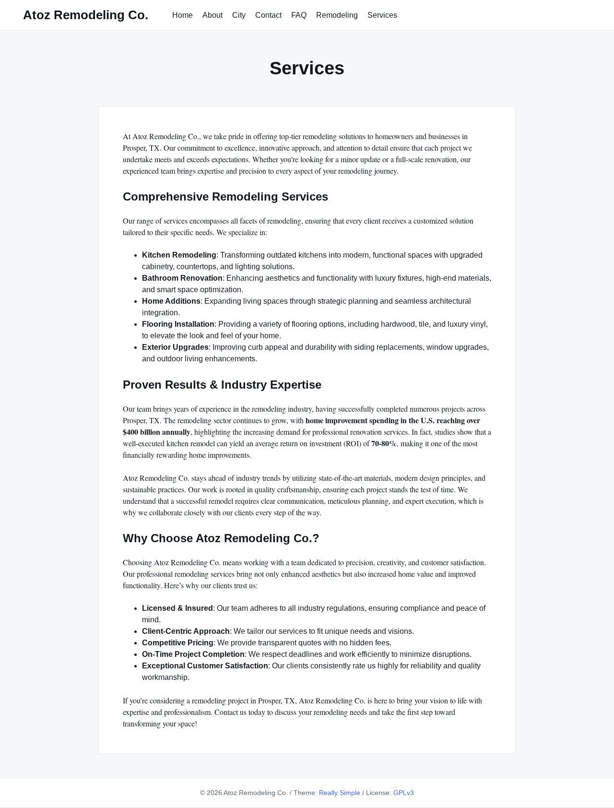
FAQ (299, 15)
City (239, 15)
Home (182, 15)
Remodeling (337, 15)
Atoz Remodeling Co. (85, 15)
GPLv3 (403, 792)
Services (382, 15)
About (212, 15)
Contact (268, 15)
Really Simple (339, 792)
